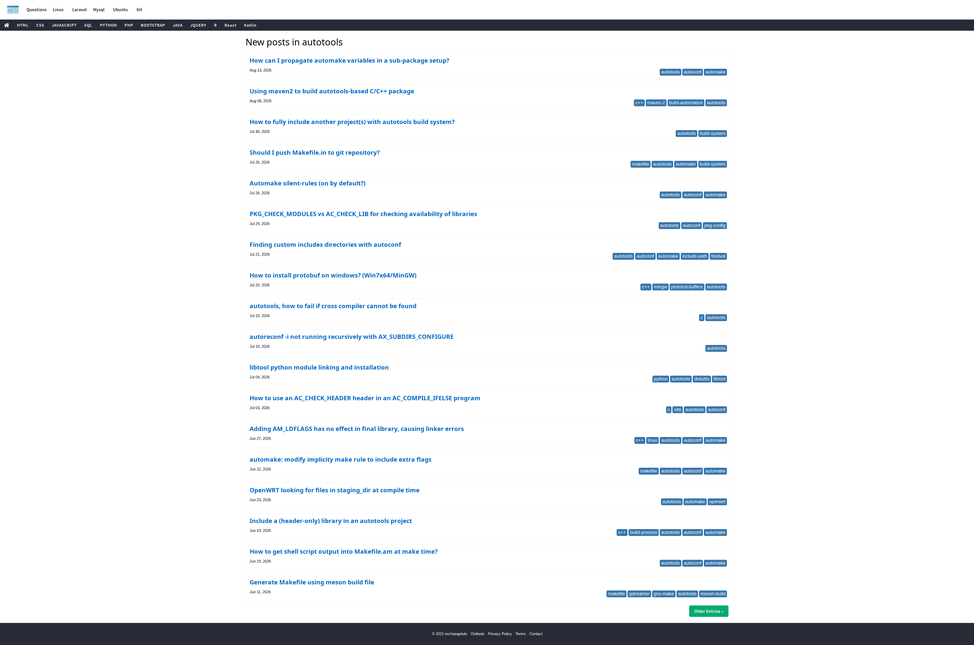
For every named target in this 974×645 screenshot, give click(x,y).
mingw (660, 286)
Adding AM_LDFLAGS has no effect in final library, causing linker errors (357, 428)
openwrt (717, 501)
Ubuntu (120, 9)
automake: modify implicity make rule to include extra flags (340, 459)
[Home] (13, 10)
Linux (58, 9)
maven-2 (656, 102)
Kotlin (250, 25)
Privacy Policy (500, 634)
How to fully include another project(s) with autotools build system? (352, 121)
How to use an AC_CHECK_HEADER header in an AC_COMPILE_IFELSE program (365, 398)
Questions (37, 9)
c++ (639, 102)
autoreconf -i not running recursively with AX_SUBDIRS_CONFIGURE (352, 336)
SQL (88, 25)
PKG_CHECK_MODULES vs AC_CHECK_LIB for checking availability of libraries (363, 214)
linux (652, 440)
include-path (694, 256)
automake (715, 72)
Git (139, 9)
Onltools (477, 634)
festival (718, 256)
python (661, 378)
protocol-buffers (687, 286)
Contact (535, 634)
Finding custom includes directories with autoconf (325, 244)
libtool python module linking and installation (319, 367)
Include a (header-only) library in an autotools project (331, 520)
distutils (701, 378)
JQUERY (198, 25)
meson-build (713, 593)
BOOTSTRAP (153, 25)
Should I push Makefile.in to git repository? (315, 152)
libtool (719, 378)
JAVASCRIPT (64, 25)
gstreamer (639, 593)
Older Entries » (708, 611)
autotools (670, 72)
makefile (640, 164)
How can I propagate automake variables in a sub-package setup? (349, 60)
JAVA (178, 25)
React (230, 25)
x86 (677, 409)
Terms (520, 634)
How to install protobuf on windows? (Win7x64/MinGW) (333, 275)
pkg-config (714, 225)
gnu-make (664, 593)
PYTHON (108, 25)
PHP (129, 25)
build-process (643, 532)
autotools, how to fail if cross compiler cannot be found (333, 306)
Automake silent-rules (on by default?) (308, 183)
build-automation (686, 102)
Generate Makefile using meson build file (312, 582)
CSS (40, 25)
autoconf (692, 72)
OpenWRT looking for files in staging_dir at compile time (335, 490)
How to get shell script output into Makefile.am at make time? (344, 551)
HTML (23, 25)
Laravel (79, 9)
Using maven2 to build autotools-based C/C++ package (332, 91)
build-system (712, 133)
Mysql (99, 9)
